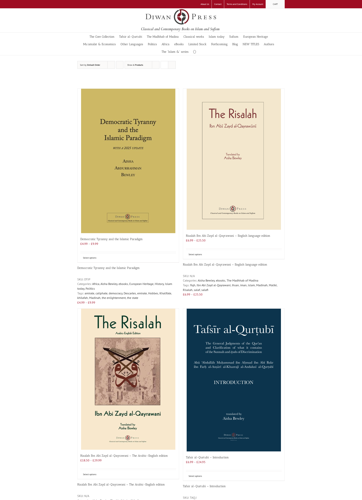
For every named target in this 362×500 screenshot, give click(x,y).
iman (243, 285)
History (159, 284)
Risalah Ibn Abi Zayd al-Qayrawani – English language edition (228, 235)
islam (251, 285)
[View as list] (172, 65)
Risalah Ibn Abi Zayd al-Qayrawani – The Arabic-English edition (124, 455)
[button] (194, 51)
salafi (204, 290)
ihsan (235, 285)
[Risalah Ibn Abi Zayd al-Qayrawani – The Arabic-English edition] (128, 379)
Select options (89, 257)
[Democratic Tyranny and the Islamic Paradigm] (128, 161)
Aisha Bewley (108, 284)
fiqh (192, 285)
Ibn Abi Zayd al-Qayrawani (214, 285)
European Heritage (141, 284)
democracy (115, 293)
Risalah (188, 290)
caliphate (101, 293)
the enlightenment (114, 298)
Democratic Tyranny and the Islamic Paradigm (111, 239)
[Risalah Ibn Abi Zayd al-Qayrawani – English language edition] (234, 159)
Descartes (130, 293)
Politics (90, 288)
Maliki (273, 285)
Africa (95, 284)
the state (132, 298)
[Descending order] (119, 65)
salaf (197, 290)
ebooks (123, 284)
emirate (142, 293)
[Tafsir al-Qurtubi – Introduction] (234, 380)
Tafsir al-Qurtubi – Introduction (207, 457)
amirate (89, 293)
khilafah (82, 298)
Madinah (94, 298)
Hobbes (153, 293)
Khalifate (165, 293)
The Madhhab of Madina (242, 280)
